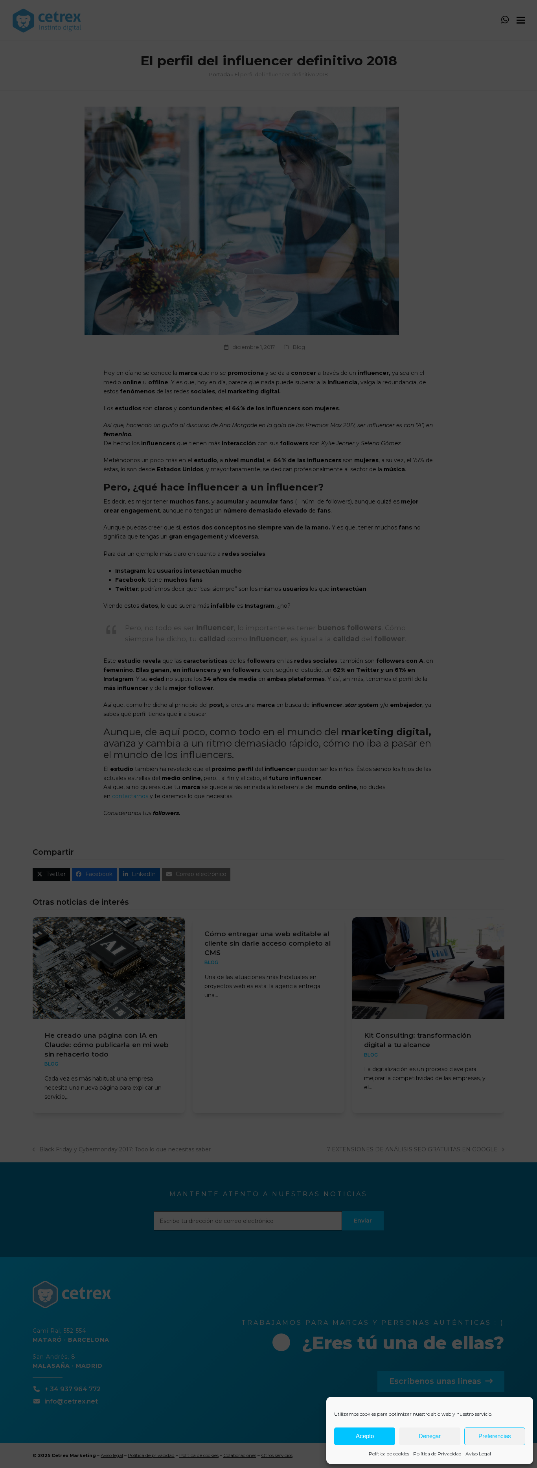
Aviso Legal (478, 1454)
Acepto (365, 1436)
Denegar (430, 1436)
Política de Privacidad (437, 1454)
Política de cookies (389, 1454)
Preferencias (494, 1436)
